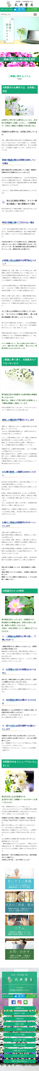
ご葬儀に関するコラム (19, 1050)
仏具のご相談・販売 (19, 1040)
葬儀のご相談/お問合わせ (19, 1061)
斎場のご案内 (19, 1024)
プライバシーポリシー (19, 1056)
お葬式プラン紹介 (19, 1013)
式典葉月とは (19, 1008)
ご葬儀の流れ (19, 1018)
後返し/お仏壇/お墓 (20, 1045)
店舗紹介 (19, 1029)
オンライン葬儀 (19, 1034)
